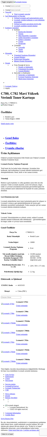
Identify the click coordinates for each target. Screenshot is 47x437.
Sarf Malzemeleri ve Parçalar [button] (15, 16)
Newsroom (9, 380)
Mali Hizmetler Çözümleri (27, 36)
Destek (7, 396)
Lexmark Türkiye (11, 86)
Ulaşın (7, 378)
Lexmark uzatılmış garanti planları (25, 26)
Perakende (22, 43)
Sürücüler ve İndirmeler (26, 75)
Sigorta (20, 34)
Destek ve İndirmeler (25, 67)
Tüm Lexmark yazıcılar (22, 14)
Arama (7, 6)
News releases (10, 394)
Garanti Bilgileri (19, 57)
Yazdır (20, 49)
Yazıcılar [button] (8, 12)
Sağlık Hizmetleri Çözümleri (28, 38)
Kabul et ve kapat (7, 434)
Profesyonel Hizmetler (21, 59)
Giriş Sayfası (9, 375)
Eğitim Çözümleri (24, 40)
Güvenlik (21, 47)
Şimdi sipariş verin (7, 124)
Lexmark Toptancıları (12, 388)
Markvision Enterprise (26, 79)
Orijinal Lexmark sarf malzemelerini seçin (28, 18)
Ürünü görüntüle (22, 306)
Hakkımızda (9, 377)
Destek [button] (7, 63)
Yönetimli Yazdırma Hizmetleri (24, 55)
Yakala (20, 51)
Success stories (10, 384)
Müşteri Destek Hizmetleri (23, 61)
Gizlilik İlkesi (10, 415)
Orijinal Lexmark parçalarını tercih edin (27, 24)
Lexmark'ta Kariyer (12, 386)
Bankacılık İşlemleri (25, 32)
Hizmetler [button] (8, 53)
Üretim (20, 41)
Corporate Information (13, 413)
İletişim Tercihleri (11, 398)
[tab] (25, 138)
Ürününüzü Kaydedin (25, 69)
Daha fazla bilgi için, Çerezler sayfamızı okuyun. (25, 430)
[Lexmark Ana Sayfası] (20, 2)
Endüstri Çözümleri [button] (12, 28)
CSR (7, 390)
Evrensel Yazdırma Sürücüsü (28, 77)
